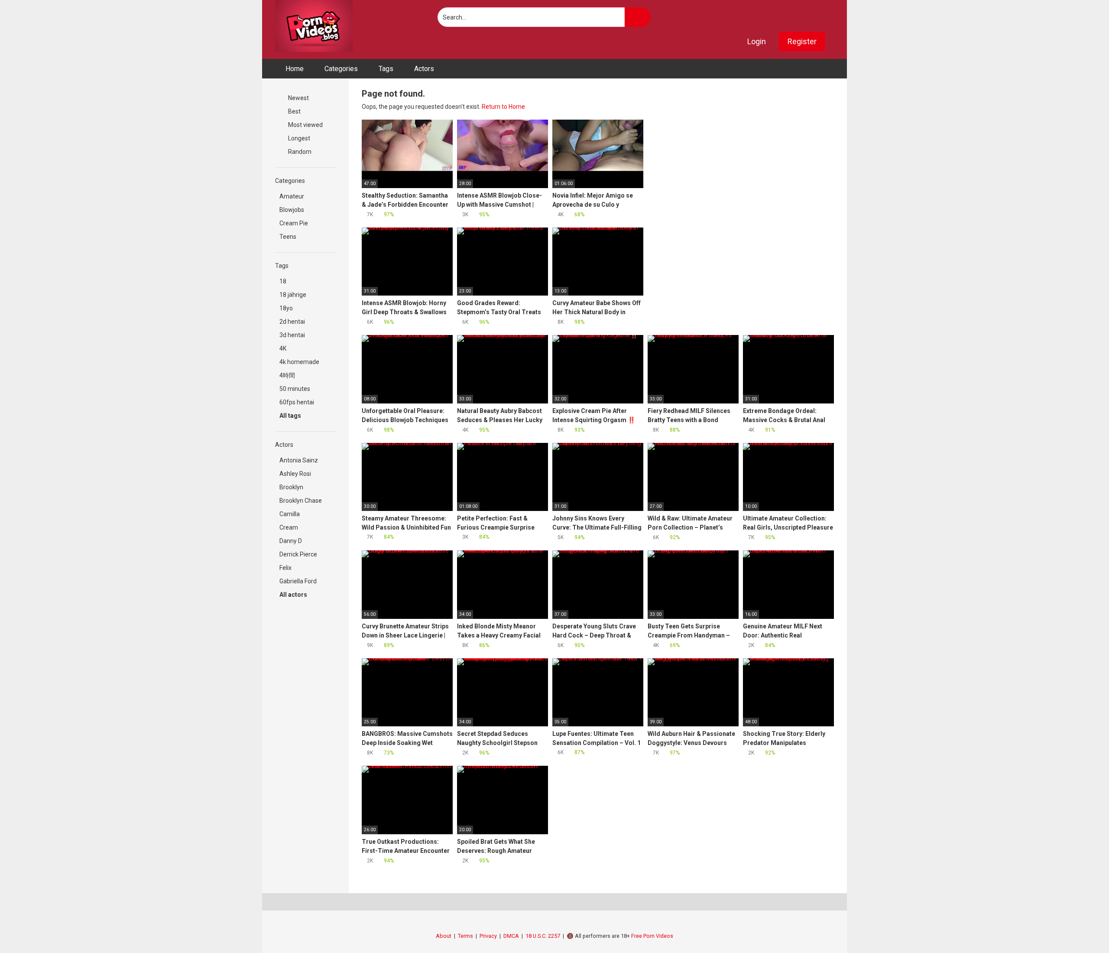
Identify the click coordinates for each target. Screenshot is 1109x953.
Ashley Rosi (295, 473)
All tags (290, 415)
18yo (286, 308)
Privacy (488, 936)
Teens (287, 236)
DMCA (511, 936)
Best (294, 111)
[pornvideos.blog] (314, 26)
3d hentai (292, 335)
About (443, 936)
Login (756, 41)
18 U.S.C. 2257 (542, 936)
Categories (341, 69)
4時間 (287, 375)
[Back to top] (1081, 927)
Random (299, 151)
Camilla (289, 514)
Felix (285, 567)
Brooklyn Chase (300, 500)
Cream (288, 527)
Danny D (290, 540)
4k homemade (299, 361)
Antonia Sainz (298, 460)
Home (294, 69)
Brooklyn (291, 487)
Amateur (291, 196)
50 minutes (294, 388)
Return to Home (503, 106)
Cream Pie (293, 223)
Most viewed (305, 124)
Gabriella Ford (298, 581)
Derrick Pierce (298, 554)
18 (282, 281)
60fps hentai (296, 402)
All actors (293, 594)
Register (802, 41)
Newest (298, 97)
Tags (386, 69)
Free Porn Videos (652, 936)
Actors (424, 69)
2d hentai (292, 321)
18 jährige (292, 294)
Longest (298, 138)
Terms (465, 936)
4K (282, 348)
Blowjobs (291, 209)
